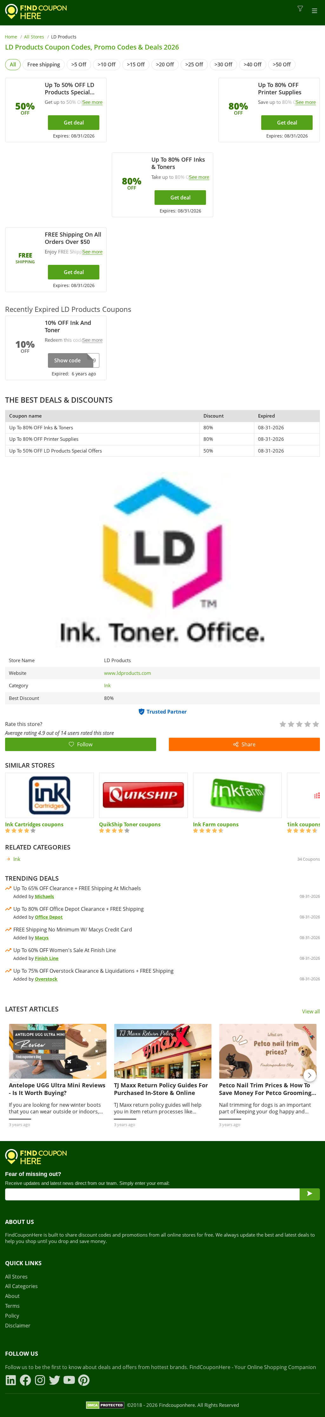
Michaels (44, 896)
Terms (12, 1306)
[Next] (309, 1075)
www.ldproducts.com (127, 673)
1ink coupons (304, 824)
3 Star (299, 723)
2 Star (291, 723)
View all (311, 1011)
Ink (107, 685)
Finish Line (46, 958)
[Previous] (15, 1075)
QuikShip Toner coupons (130, 824)
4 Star (307, 723)
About (12, 1296)
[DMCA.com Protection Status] (105, 1405)
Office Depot (49, 917)
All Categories (21, 1286)
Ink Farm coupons (216, 824)
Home (11, 37)
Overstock (46, 979)
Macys (42, 938)
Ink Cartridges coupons (34, 824)
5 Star (315, 723)
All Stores (34, 37)
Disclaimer (17, 1325)
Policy (12, 1316)
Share (248, 744)
